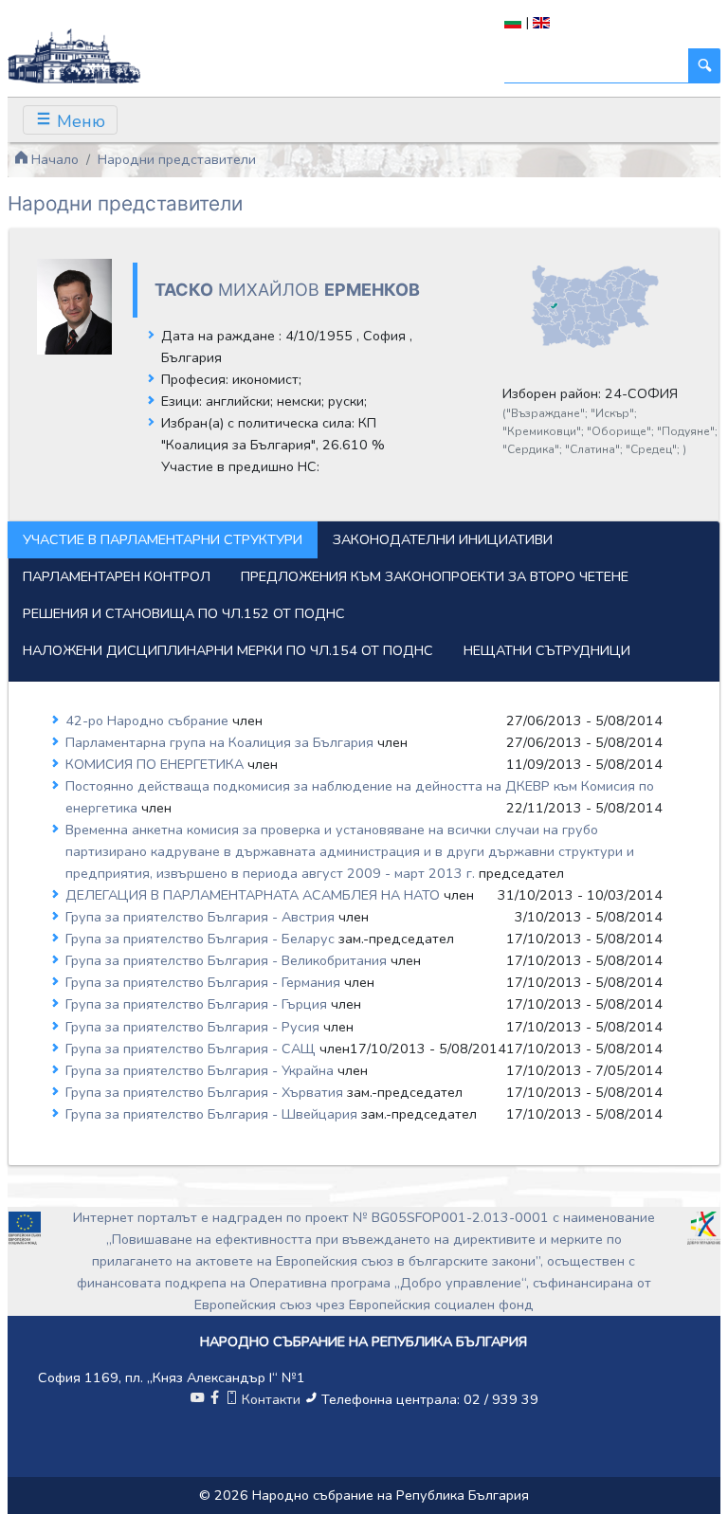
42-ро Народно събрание (148, 720)
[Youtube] (197, 1399)
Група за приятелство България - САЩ (192, 1048)
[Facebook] (214, 1399)
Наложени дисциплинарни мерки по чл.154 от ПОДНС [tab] (228, 650)
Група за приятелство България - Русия (194, 1026)
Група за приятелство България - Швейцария (213, 1113)
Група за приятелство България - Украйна (201, 1070)
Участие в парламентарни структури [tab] (162, 539)
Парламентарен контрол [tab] (116, 576)
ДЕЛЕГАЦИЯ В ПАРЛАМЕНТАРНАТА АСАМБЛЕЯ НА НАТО (254, 894)
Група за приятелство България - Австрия (201, 916)
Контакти (271, 1399)
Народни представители (177, 159)
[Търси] (704, 65)
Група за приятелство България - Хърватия (206, 1092)
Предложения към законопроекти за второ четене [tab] (434, 576)
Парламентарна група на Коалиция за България (221, 742)
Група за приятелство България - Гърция (198, 1003)
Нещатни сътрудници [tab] (547, 650)
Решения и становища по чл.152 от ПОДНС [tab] (184, 613)
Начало (53, 159)
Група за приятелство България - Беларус (201, 938)
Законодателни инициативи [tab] (443, 539)
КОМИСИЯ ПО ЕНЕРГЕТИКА (156, 764)
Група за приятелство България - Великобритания (228, 960)
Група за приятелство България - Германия (204, 982)
